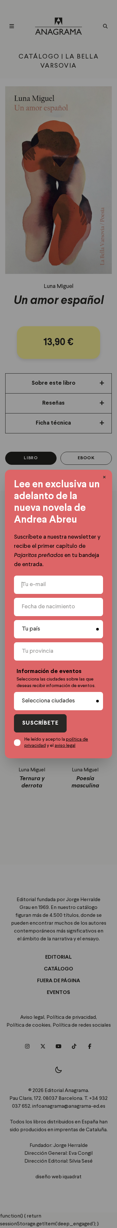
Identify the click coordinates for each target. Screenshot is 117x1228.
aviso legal (65, 745)
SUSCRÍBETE (40, 723)
